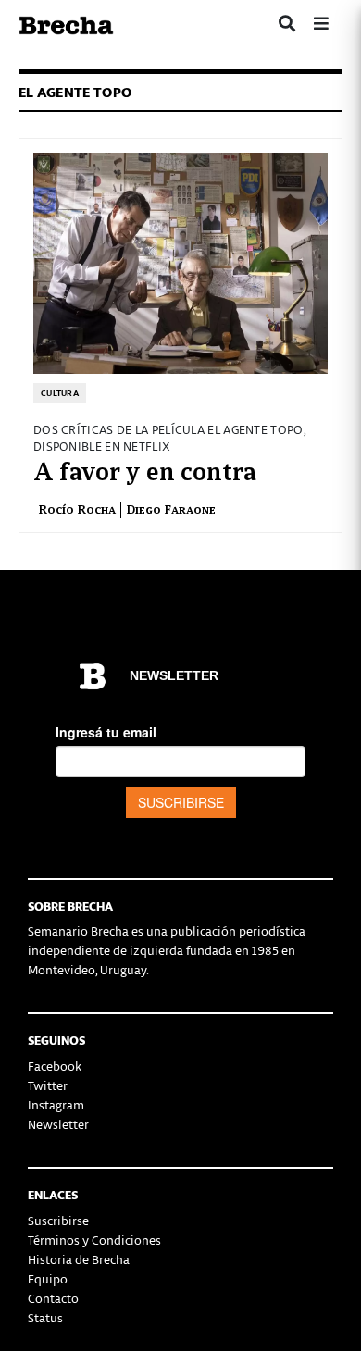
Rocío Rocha (77, 508)
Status (45, 1317)
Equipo (48, 1278)
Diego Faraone (171, 508)
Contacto (53, 1298)
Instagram (56, 1104)
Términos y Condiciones (94, 1239)
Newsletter (58, 1124)
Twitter (48, 1085)
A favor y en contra (144, 469)
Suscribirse (58, 1220)
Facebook (54, 1065)
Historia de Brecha (79, 1259)
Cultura (60, 393)
